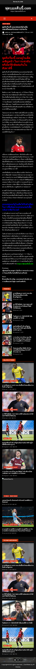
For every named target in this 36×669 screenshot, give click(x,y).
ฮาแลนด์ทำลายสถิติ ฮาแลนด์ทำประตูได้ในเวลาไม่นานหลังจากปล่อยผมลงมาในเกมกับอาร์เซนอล (18, 517)
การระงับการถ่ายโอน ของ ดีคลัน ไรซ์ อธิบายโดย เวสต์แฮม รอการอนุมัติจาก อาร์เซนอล (7, 340)
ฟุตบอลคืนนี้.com (18, 8)
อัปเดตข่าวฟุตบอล (6, 23)
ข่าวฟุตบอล (6, 381)
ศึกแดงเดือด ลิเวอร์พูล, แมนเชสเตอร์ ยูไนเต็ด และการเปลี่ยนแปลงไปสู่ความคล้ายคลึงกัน (17, 279)
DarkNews (27, 664)
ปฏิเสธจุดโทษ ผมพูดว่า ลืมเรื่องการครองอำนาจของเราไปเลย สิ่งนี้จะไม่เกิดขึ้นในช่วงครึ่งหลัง (18, 270)
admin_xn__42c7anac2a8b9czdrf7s (14, 32)
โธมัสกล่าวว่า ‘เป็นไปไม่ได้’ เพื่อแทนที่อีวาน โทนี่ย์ (7, 318)
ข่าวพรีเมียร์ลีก (7, 618)
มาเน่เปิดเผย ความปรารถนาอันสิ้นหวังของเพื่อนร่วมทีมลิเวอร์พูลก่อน (7, 296)
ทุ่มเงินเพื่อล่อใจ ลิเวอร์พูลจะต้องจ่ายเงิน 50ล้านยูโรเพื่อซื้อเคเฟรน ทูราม (7, 329)
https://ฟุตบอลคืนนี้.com (25, 264)
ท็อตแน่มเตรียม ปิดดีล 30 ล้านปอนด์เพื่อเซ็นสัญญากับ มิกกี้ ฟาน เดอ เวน (7, 351)
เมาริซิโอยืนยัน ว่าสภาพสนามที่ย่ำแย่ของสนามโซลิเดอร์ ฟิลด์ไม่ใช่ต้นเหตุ (7, 307)
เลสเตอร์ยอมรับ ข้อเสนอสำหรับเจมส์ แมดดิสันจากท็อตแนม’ (18, 488)
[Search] (31, 18)
